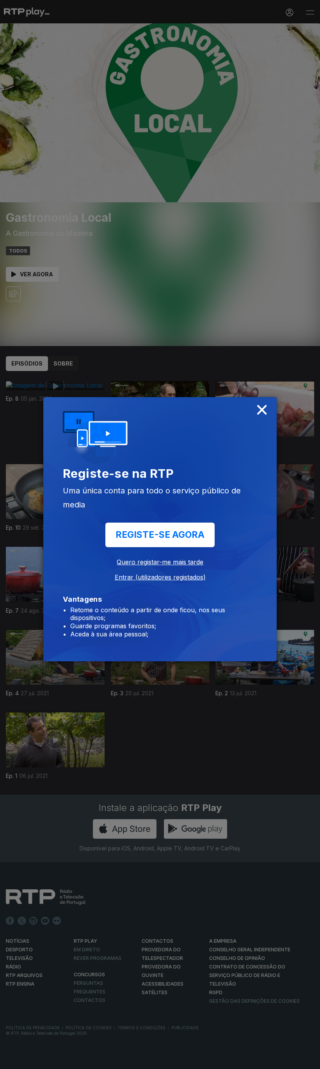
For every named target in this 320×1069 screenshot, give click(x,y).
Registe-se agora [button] (160, 534)
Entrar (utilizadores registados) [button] (160, 577)
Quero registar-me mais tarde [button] (160, 562)
